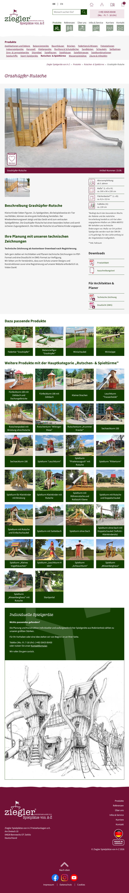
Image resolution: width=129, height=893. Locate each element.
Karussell (31, 49)
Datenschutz (66, 884)
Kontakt (120, 824)
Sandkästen (88, 49)
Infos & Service (116, 815)
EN (61, 4)
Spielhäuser (65, 52)
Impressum (48, 884)
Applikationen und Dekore (17, 46)
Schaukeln (101, 49)
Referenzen (118, 805)
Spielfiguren (51, 52)
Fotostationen (107, 46)
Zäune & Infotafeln (98, 56)
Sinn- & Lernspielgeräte (17, 52)
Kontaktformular (39, 645)
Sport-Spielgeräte (29, 56)
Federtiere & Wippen (88, 46)
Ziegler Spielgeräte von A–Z (58, 64)
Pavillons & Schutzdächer (66, 49)
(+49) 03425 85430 (107, 12)
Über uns (119, 810)
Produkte (77, 64)
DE (54, 4)
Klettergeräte (45, 49)
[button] (17, 187)
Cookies (81, 884)
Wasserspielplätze (78, 56)
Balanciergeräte (41, 46)
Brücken (71, 46)
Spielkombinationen (101, 52)
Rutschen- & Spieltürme (53, 56)
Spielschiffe (12, 56)
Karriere (120, 819)
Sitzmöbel (37, 52)
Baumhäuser (58, 46)
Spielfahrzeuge (81, 52)
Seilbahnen (115, 49)
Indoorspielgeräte (15, 49)
